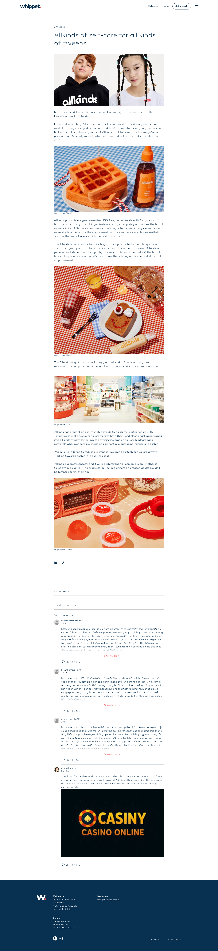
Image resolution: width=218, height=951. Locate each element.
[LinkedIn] (55, 938)
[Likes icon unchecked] (63, 662)
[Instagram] (61, 938)
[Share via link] (62, 562)
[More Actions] (162, 622)
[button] (196, 6)
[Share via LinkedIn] (55, 562)
